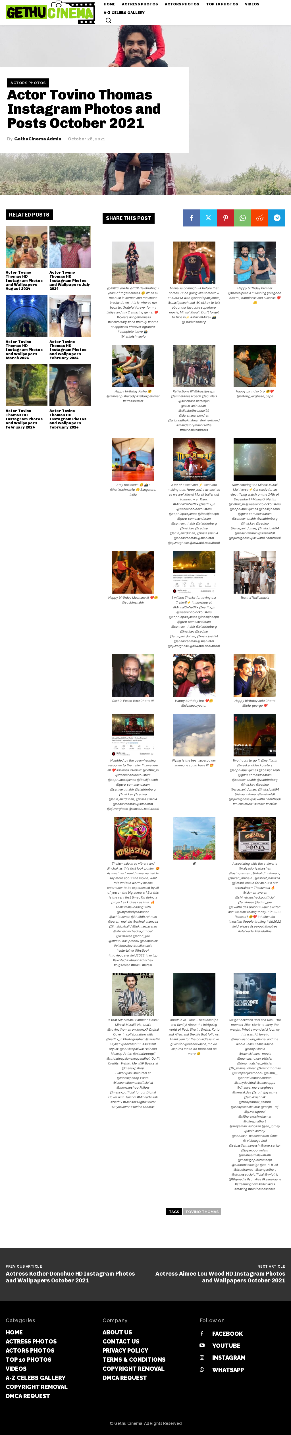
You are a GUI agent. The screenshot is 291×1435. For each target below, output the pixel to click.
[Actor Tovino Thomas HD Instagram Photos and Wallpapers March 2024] (26, 316)
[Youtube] (202, 1345)
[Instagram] (202, 1358)
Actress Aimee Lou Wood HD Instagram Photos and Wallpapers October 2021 (220, 1277)
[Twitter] (208, 217)
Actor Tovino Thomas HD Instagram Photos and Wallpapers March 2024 (24, 350)
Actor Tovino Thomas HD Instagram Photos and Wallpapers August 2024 (24, 280)
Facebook (227, 1333)
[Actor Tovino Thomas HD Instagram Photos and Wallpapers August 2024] (26, 247)
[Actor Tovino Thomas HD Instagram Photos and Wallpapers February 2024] (70, 316)
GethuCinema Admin (37, 139)
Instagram (229, 1357)
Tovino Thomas (202, 1212)
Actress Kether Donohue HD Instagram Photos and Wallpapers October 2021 (70, 1277)
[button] (108, 20)
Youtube (226, 1345)
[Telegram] (276, 217)
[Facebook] (191, 217)
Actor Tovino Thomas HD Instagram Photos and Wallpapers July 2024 (69, 280)
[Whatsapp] (202, 1369)
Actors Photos (28, 83)
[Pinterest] (225, 217)
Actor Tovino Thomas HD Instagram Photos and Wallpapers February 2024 (67, 350)
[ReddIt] (259, 217)
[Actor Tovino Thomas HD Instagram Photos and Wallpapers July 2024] (70, 247)
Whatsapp (228, 1370)
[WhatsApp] (242, 217)
